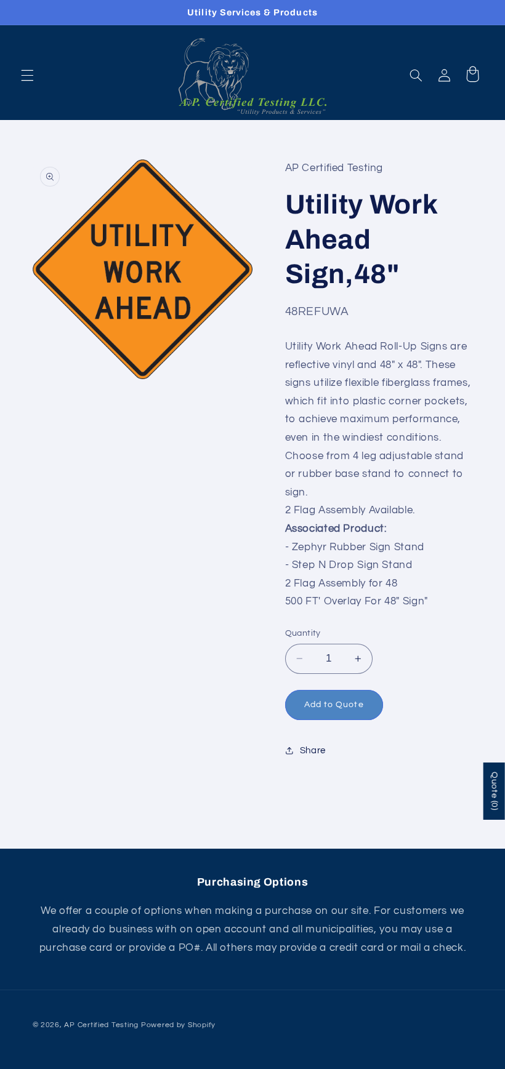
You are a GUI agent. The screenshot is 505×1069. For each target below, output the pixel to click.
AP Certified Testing (101, 1025)
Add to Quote (334, 704)
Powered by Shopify (178, 1025)
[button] (27, 76)
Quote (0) (494, 791)
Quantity (303, 633)
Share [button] (313, 750)
